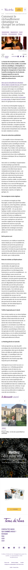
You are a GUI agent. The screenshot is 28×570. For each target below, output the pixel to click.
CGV (2, 541)
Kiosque (4, 534)
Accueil (2, 13)
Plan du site (6, 562)
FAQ (2, 536)
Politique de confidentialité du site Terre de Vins (14, 564)
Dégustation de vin (14, 32)
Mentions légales (14, 562)
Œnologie (20, 34)
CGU (2, 539)
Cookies (22, 562)
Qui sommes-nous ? (8, 532)
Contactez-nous (7, 529)
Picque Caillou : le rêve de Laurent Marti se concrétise (12, 432)
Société (20, 32)
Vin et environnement (13, 34)
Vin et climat (4, 34)
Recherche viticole (5, 32)
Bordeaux (4, 428)
